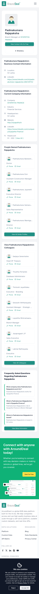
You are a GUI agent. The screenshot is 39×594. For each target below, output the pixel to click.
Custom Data (7, 535)
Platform (5, 531)
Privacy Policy (22, 583)
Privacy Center (31, 539)
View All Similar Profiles (19, 234)
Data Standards (31, 535)
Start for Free (29, 474)
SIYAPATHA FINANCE (15, 103)
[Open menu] (35, 4)
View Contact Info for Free (19, 44)
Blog (26, 531)
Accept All (25, 588)
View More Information (19, 428)
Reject (13, 588)
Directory (20, 51)
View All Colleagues (19, 363)
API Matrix (6, 539)
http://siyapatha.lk (14, 122)
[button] (19, 162)
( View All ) (19, 138)
